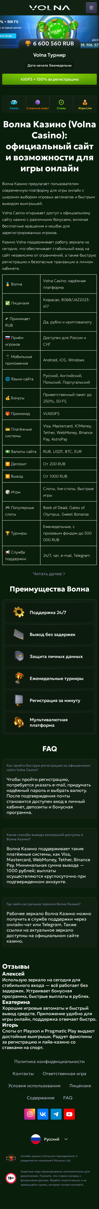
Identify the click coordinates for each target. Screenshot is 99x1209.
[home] (49, 7)
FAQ (67, 1097)
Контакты (23, 1073)
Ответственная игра (64, 1073)
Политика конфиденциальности (49, 1061)
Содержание (40, 1097)
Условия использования (34, 1085)
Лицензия (80, 1085)
